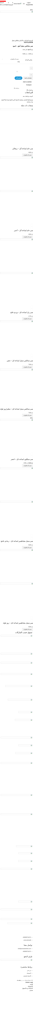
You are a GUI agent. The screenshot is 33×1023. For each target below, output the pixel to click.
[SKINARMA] (16, 778)
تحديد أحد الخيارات (27, 155)
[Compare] (31, 143)
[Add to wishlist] (31, 146)
